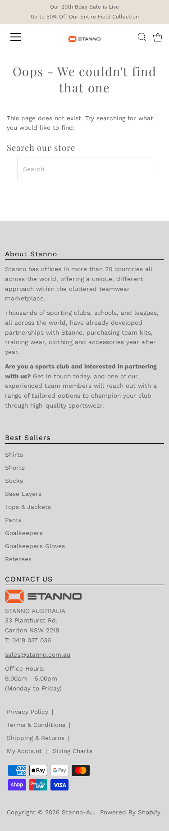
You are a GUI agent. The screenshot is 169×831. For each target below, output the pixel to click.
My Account (24, 750)
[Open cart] (157, 37)
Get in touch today (61, 376)
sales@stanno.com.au (37, 654)
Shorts (15, 467)
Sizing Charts (72, 750)
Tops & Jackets (28, 506)
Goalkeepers (24, 532)
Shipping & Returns (35, 737)
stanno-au (78, 812)
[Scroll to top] (151, 813)
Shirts (14, 454)
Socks (14, 480)
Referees (18, 559)
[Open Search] (142, 36)
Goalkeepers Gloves (35, 545)
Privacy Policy (27, 711)
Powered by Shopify (130, 812)
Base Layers (23, 493)
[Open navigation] (23, 37)
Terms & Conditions (36, 724)
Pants (13, 519)
